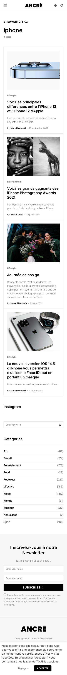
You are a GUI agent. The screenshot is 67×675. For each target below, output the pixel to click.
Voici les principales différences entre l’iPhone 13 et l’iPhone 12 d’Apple (31, 106)
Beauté (8, 458)
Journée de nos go (23, 275)
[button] (5, 5)
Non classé (10, 515)
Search (60, 425)
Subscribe (31, 587)
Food (7, 472)
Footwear (9, 479)
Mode (7, 493)
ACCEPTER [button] (43, 668)
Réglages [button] (23, 668)
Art (5, 451)
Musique (9, 508)
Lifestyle (11, 95)
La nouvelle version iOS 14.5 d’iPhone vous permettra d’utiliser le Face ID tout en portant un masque (31, 370)
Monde (8, 500)
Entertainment (14, 181)
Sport (7, 522)
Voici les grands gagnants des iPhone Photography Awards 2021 (33, 193)
